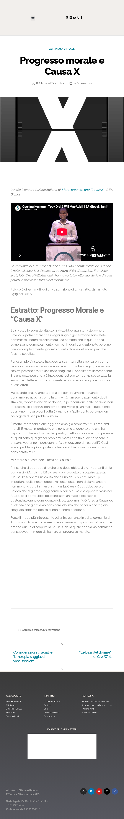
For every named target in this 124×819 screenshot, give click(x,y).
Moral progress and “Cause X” (83, 190)
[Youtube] (74, 17)
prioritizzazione (51, 630)
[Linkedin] (70, 17)
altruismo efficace (32, 630)
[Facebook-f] (81, 17)
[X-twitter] (78, 17)
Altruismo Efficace (62, 49)
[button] (33, 18)
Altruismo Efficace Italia (52, 83)
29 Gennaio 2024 (83, 83)
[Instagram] (67, 17)
